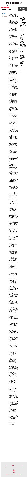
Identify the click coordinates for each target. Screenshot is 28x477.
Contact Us (19, 5)
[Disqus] (9, 434)
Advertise (14, 5)
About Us (10, 5)
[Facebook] (3, 13)
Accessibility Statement (19, 474)
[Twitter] (5, 13)
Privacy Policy (15, 474)
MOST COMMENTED (20, 48)
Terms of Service (12, 474)
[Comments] (3, 14)
